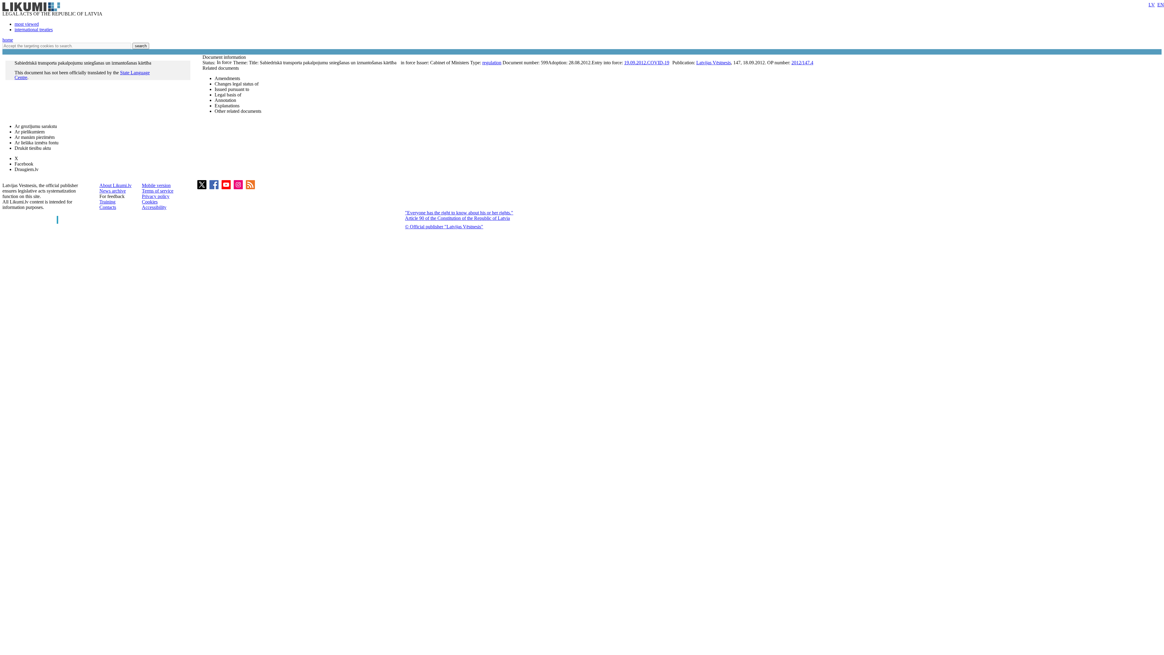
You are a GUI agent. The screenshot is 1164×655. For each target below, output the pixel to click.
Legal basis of (228, 94)
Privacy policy (155, 196)
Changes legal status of (237, 83)
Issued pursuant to (232, 89)
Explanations (227, 105)
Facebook (24, 163)
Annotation (225, 100)
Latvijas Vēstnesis (713, 62)
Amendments (227, 78)
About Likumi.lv (115, 185)
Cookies (150, 201)
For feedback (112, 196)
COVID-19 (658, 62)
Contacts (107, 207)
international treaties (34, 29)
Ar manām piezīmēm (35, 137)
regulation (491, 62)
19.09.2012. (635, 62)
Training (107, 201)
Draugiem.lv (26, 169)
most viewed (27, 24)
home (7, 39)
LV (1152, 4)
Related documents (220, 68)
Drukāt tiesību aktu (33, 148)
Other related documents (238, 111)
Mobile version (156, 185)
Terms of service (157, 190)
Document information (224, 57)
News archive (112, 190)
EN (1160, 4)
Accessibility (154, 207)
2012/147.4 (802, 62)
